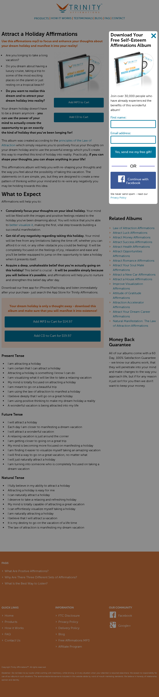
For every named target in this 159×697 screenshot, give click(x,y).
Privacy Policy (118, 197)
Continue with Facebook (137, 181)
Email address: (121, 133)
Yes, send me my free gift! (133, 152)
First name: (118, 117)
